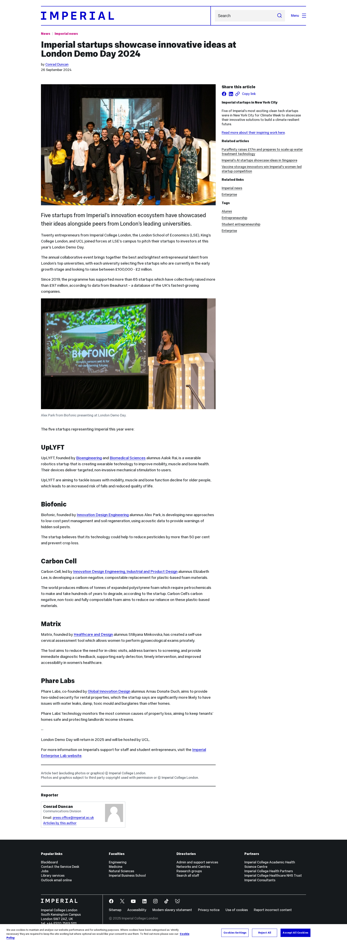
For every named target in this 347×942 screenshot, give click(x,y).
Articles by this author (60, 823)
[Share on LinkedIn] (231, 93)
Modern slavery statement (172, 910)
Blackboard (49, 862)
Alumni (227, 211)
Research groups (189, 871)
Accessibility (136, 910)
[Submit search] (279, 16)
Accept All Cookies (295, 932)
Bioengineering (89, 457)
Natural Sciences (121, 871)
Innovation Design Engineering (103, 514)
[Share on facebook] (224, 93)
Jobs (44, 871)
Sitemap (115, 910)
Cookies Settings (235, 932)
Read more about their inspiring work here (253, 132)
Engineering (118, 862)
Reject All (264, 932)
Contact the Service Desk (60, 867)
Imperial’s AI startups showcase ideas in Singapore (259, 160)
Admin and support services (197, 862)
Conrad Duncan (56, 64)
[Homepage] (126, 16)
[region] (173, 933)
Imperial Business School (127, 875)
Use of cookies (237, 910)
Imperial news (66, 34)
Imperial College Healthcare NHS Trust (273, 875)
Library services (52, 875)
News (45, 34)
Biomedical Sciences (128, 457)
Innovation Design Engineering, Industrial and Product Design (125, 571)
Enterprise (229, 194)
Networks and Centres (193, 867)
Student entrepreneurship (241, 224)
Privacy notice (208, 910)
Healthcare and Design (93, 634)
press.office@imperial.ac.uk (73, 818)
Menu (295, 15)
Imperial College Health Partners (268, 871)
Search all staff (188, 875)
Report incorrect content (273, 910)
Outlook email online (56, 880)
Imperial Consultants (259, 880)
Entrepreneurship (234, 218)
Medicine (115, 867)
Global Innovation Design (109, 691)
